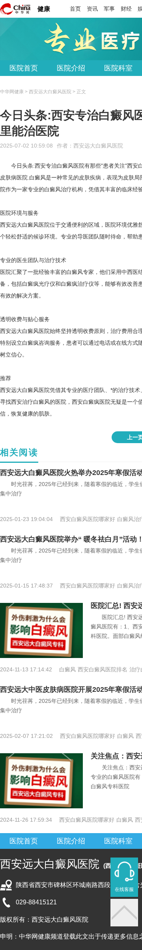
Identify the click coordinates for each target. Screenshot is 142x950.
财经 (126, 9)
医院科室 (118, 68)
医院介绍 (71, 68)
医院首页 (23, 68)
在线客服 (124, 889)
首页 (75, 9)
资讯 (92, 9)
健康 (43, 9)
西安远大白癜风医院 (98, 145)
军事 (109, 9)
